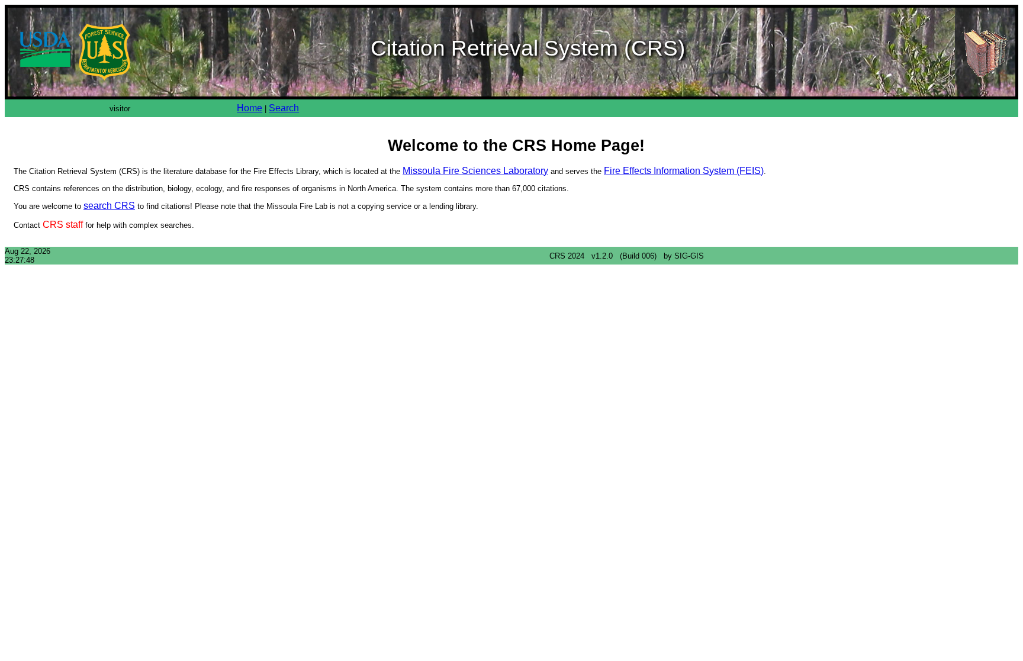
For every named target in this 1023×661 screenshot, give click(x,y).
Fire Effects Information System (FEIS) (684, 171)
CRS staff (63, 225)
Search (284, 108)
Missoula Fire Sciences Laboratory (475, 171)
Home (249, 108)
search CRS (109, 206)
